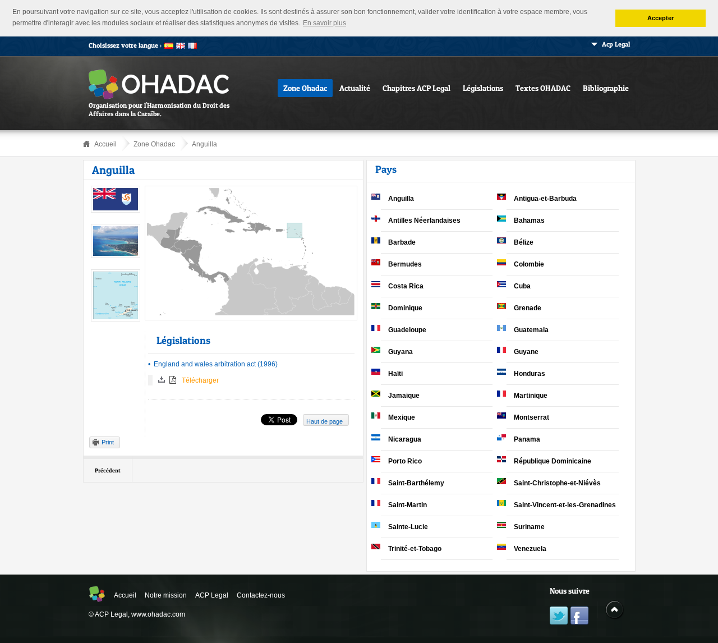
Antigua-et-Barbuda (545, 199)
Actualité (354, 88)
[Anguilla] (115, 210)
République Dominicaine (552, 461)
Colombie (529, 264)
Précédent (108, 470)
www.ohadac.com (158, 614)
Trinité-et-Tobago (414, 549)
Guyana (400, 352)
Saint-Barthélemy (416, 483)
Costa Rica (406, 286)
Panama (527, 439)
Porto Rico (405, 461)
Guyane (526, 352)
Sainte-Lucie (408, 527)
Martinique (530, 395)
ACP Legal (211, 595)
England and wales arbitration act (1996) (216, 364)
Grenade (527, 308)
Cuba (522, 286)
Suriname (529, 527)
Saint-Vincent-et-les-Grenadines (565, 505)
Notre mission (166, 595)
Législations (483, 88)
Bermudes (405, 264)
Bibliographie (606, 88)
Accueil (105, 144)
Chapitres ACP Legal (416, 88)
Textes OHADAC (543, 88)
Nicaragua (404, 439)
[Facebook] (579, 617)
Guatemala (531, 330)
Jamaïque (404, 395)
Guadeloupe (407, 330)
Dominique (405, 308)
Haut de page (324, 421)
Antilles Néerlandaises (424, 220)
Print (108, 442)
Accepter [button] (660, 18)
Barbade (402, 242)
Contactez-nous (261, 595)
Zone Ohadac (305, 88)
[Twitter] (559, 617)
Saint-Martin (407, 505)
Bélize (523, 242)
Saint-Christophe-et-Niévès (557, 483)
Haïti (395, 374)
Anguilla (204, 144)
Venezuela (530, 549)
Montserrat (531, 417)
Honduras (529, 374)
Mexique (401, 417)
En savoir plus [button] (324, 23)
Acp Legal (616, 44)
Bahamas (529, 220)
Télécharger (200, 380)
